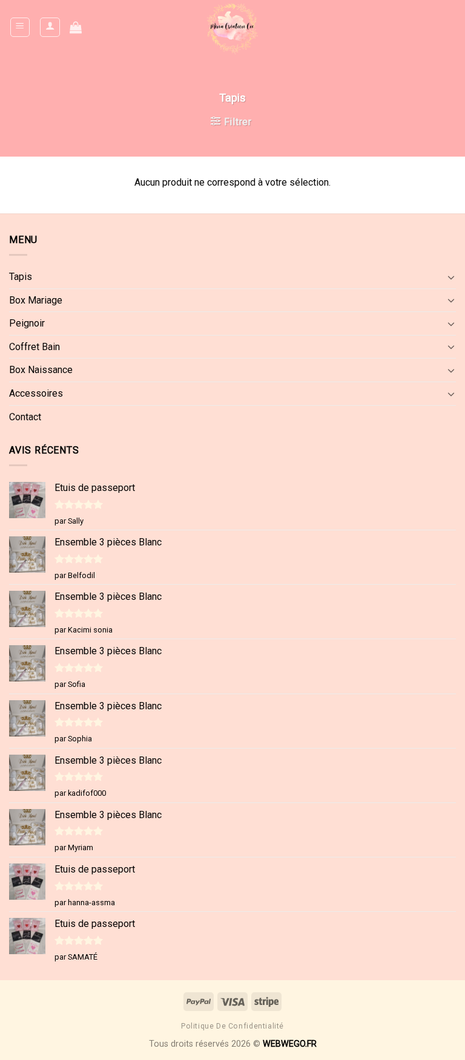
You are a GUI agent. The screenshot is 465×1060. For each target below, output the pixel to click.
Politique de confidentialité (232, 1026)
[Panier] (76, 27)
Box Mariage (35, 300)
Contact (25, 417)
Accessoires (36, 393)
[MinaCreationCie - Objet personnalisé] (232, 27)
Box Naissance (41, 370)
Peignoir (27, 323)
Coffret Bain (34, 347)
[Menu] (20, 27)
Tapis (20, 276)
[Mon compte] (50, 27)
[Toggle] (451, 277)
